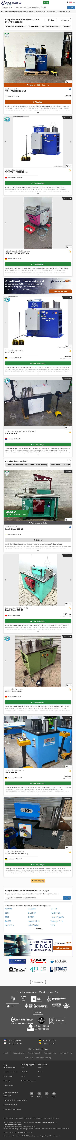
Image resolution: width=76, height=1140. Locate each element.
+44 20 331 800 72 (14, 1040)
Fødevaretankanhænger (44, 1058)
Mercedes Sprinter (66, 1053)
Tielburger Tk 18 (57, 921)
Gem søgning (38, 881)
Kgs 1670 (54, 909)
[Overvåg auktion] (70, 89)
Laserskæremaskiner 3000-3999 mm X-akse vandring (27, 465)
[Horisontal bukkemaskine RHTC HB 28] (38, 322)
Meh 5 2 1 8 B (55, 913)
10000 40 (8, 909)
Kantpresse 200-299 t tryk (61, 465)
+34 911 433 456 (48, 1044)
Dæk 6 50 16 (9, 925)
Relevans (65, 20)
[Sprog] (70, 2)
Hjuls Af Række (33, 925)
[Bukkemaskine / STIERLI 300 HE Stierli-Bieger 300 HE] (38, 580)
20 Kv (7, 913)
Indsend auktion (60, 291)
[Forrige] (5, 58)
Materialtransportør (50, 1053)
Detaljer (39, 540)
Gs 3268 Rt (32, 909)
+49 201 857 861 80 (15, 1044)
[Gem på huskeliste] (69, 170)
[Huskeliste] (67, 2)
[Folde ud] (38, 112)
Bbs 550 (8, 921)
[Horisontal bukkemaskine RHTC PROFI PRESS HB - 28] (38, 142)
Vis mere (38, 929)
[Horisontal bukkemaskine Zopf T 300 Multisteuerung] (38, 823)
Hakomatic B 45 (33, 921)
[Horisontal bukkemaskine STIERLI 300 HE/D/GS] (38, 661)
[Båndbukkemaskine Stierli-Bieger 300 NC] (38, 496)
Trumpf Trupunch (34, 1053)
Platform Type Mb (57, 917)
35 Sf (7, 917)
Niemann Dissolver (19, 1053)
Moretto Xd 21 (28, 1058)
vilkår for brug (52, 1136)
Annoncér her (38, 982)
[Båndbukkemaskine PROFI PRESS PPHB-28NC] (38, 58)
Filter (52, 20)
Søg (72, 7)
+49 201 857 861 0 (49, 1040)
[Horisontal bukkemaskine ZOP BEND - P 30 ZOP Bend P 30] (38, 403)
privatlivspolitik (41, 1136)
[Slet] (43, 26)
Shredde (6, 1053)
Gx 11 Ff (31, 917)
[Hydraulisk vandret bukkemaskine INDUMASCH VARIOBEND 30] (38, 223)
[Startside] (2, 11)
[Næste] (70, 58)
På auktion (39, 102)
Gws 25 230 (32, 913)
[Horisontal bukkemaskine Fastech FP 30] (38, 742)
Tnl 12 (53, 925)
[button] (74, 2)
